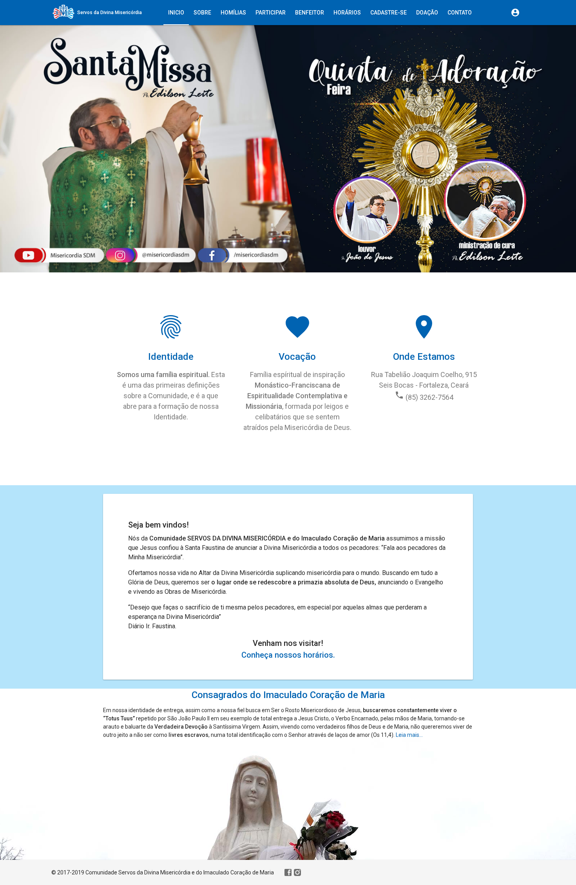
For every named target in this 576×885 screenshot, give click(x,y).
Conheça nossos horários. (288, 655)
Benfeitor (309, 12)
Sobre (202, 12)
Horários (347, 12)
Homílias (233, 12)
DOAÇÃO (427, 12)
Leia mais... (409, 735)
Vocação (297, 356)
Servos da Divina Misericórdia (109, 12)
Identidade (171, 356)
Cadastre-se (388, 12)
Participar (270, 12)
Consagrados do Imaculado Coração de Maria (288, 694)
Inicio (176, 12)
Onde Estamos (424, 356)
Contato (459, 12)
